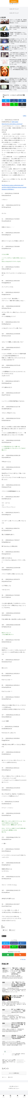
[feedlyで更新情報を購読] (8, 954)
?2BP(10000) (14, 121)
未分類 (4, 936)
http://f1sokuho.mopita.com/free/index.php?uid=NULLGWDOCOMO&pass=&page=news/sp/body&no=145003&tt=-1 (14, 187)
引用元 (24, 115)
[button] (25, 505)
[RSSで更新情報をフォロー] (20, 954)
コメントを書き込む (14, 1073)
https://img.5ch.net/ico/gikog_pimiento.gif (12, 124)
